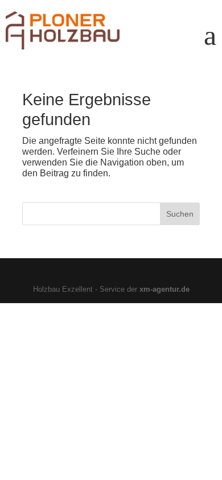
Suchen (180, 213)
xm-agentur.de (164, 289)
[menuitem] (210, 30)
